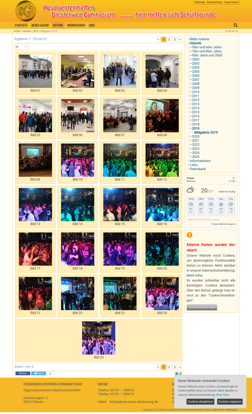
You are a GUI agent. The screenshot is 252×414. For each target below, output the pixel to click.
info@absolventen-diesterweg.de (134, 402)
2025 (195, 157)
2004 (195, 67)
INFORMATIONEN (76, 25)
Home (17, 31)
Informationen (200, 161)
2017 (195, 120)
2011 (195, 96)
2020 (195, 136)
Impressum (231, 2)
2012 (195, 100)
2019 (35, 31)
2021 (195, 140)
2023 (195, 149)
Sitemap (200, 2)
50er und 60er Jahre (207, 47)
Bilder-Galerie (199, 39)
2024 (195, 153)
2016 (195, 116)
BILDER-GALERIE (40, 25)
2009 (195, 88)
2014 (195, 108)
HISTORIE (58, 25)
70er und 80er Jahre (207, 51)
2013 (195, 104)
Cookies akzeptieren (200, 401)
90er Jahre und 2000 (207, 55)
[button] (22, 373)
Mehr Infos (195, 275)
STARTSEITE (21, 25)
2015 (195, 112)
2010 (195, 92)
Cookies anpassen (229, 401)
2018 (195, 124)
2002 (195, 59)
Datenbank (198, 169)
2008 (195, 84)
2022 (195, 144)
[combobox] (21, 47)
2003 (195, 63)
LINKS (92, 25)
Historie (27, 31)
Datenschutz (214, 2)
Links (194, 165)
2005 (195, 71)
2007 (195, 80)
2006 (195, 75)
